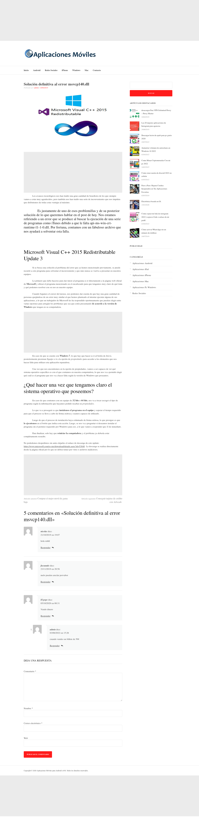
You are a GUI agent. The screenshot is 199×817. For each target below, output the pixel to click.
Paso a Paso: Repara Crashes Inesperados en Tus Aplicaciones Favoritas (154, 188)
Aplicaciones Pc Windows (144, 287)
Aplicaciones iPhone (141, 275)
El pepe (44, 599)
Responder (45, 547)
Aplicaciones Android (142, 263)
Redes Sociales (51, 70)
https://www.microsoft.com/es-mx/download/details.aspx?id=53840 (54, 446)
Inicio (26, 70)
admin (36, 87)
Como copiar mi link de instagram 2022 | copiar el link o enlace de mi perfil (155, 217)
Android (36, 70)
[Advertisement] (99, 20)
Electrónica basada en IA (151, 201)
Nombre (28, 708)
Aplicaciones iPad (140, 269)
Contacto (97, 70)
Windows (76, 70)
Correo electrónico (33, 723)
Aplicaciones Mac (140, 281)
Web (26, 738)
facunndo (45, 565)
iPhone (65, 70)
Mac (86, 70)
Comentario (30, 671)
